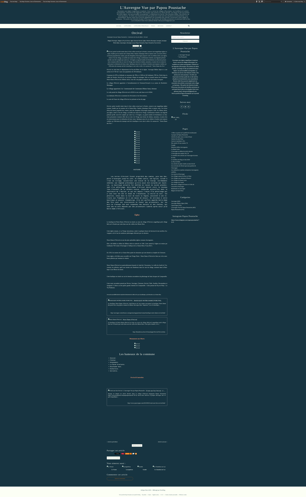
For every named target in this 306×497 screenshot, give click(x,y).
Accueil (118, 26)
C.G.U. (162, 494)
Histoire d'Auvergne (151, 40)
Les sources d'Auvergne (178, 174)
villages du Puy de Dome (124, 40)
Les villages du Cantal (177, 182)
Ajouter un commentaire (120, 478)
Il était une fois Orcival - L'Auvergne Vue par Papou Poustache (156, 391)
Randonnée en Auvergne (178, 188)
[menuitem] (118, 26)
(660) (175, 201)
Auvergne (159, 40)
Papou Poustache (149, 43)
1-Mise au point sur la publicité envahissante (184, 133)
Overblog (162, 490)
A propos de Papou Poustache (179, 135)
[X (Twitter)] (259, 1)
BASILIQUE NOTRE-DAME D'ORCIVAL (147, 300)
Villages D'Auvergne (112, 40)
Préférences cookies (183, 494)
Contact (169, 26)
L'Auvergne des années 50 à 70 (180, 153)
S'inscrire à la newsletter (113, 457)
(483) (183, 207)
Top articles (144, 494)
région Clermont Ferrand (136, 40)
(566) (179, 203)
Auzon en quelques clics (178, 141)
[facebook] (257, 1)
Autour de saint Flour (177, 139)
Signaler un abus (156, 494)
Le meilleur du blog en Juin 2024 (180, 159)
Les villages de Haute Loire (179, 180)
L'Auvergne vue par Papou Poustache (135, 43)
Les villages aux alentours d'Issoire (181, 178)
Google (173, 145)
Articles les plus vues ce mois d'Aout (181, 137)
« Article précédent (112, 442)
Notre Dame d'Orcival (130, 319)
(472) (177, 209)
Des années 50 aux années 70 (179, 143)
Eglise (144, 40)
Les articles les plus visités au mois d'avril (183, 164)
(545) (176, 205)
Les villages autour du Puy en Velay (181, 176)
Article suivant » (162, 442)
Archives (160, 26)
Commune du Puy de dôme (135, 37)
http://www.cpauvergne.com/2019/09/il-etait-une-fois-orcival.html (146, 403)
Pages (153, 26)
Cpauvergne (123, 43)
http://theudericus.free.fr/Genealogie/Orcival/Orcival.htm (149, 332)
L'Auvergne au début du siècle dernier (182, 151)
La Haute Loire (175, 149)
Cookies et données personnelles (171, 494)
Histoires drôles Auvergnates (179, 147)
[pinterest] (262, 1)
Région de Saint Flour (177, 190)
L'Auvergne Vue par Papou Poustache (153, 7)
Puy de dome (157, 43)
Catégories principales (141, 26)
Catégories (127, 26)
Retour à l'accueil (137, 445)
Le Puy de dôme (175, 161)
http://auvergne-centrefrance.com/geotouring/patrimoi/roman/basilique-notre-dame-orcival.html (138, 313)
